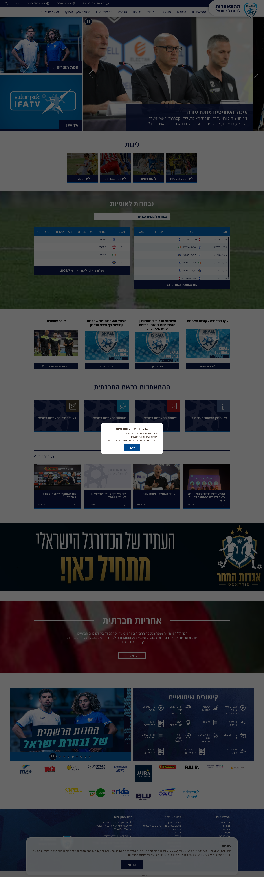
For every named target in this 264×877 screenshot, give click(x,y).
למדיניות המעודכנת (117, 440)
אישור (132, 447)
